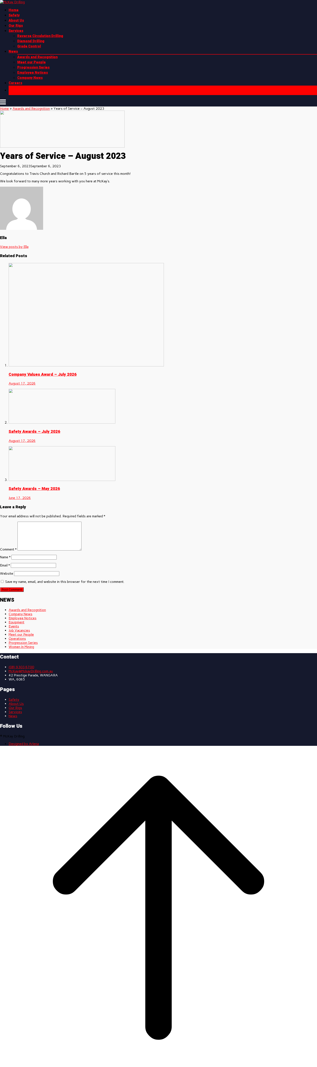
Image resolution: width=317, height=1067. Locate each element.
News (13, 51)
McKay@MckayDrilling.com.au (31, 671)
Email (5, 565)
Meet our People (31, 62)
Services (16, 30)
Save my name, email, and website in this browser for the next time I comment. (64, 582)
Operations (17, 639)
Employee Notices (32, 72)
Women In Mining (21, 647)
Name (5, 557)
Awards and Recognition (37, 57)
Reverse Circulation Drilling (40, 36)
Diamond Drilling (30, 41)
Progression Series (33, 67)
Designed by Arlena (24, 744)
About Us (16, 20)
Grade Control (29, 46)
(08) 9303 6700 (21, 667)
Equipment (16, 622)
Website (6, 573)
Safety (14, 15)
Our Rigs (16, 25)
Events (14, 626)
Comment (8, 549)
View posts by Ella (14, 247)
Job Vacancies (19, 630)
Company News (30, 77)
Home (14, 10)
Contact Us (22, 90)
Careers (15, 83)
